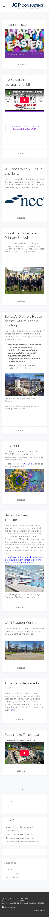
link (12, 710)
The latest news (10, 65)
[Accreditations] (24, 907)
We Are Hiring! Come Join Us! (19, 827)
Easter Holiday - (16, 25)
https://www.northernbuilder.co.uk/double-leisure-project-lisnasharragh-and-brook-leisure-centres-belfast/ (24, 560)
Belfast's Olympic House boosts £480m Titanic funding (23, 321)
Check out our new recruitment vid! (22, 841)
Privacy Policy (40, 910)
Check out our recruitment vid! (20, 834)
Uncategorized (12, 877)
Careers (9, 869)
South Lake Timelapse (22, 735)
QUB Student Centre (21, 623)
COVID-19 (12, 446)
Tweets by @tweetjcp (14, 852)
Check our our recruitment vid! (20, 838)
